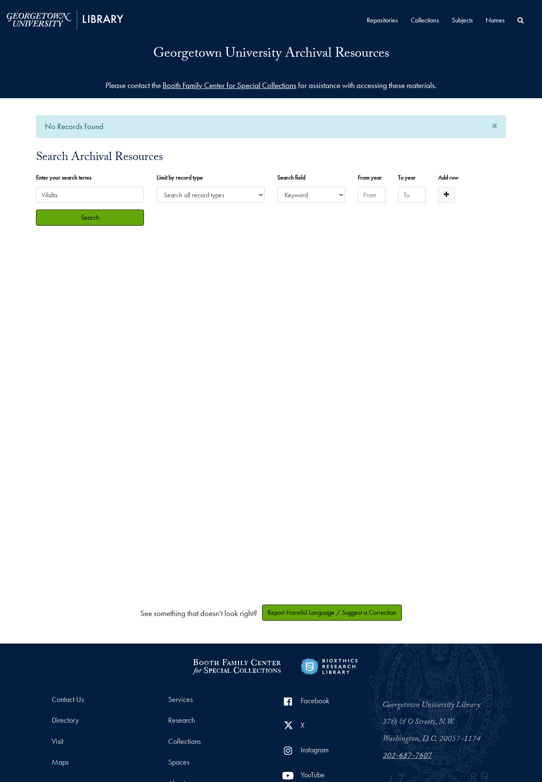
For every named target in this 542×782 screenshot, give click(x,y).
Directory (65, 720)
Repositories (382, 20)
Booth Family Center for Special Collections (229, 85)
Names (495, 20)
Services (180, 699)
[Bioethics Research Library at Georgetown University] (329, 665)
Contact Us (68, 699)
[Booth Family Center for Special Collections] (236, 665)
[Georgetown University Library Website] (65, 19)
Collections (425, 20)
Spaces (178, 762)
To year (407, 177)
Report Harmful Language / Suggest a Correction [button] (332, 612)
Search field (291, 177)
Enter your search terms (63, 177)
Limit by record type (180, 177)
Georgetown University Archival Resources (271, 54)
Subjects (462, 20)
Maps (60, 762)
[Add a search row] (446, 195)
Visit (58, 741)
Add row (448, 177)
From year (370, 177)
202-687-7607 (407, 756)
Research (181, 720)
